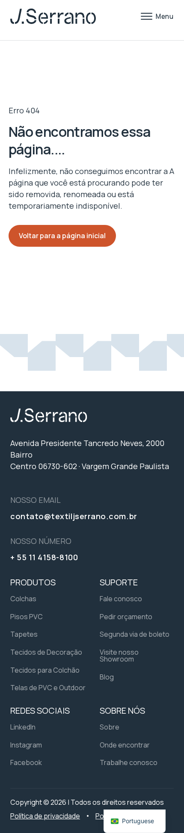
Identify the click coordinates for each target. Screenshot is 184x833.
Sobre (109, 727)
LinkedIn (23, 727)
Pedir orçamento (126, 616)
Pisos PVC (26, 616)
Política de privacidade (45, 815)
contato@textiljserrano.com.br (73, 516)
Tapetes (24, 634)
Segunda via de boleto (134, 634)
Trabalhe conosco (128, 762)
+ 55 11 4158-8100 (44, 557)
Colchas (23, 598)
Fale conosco (121, 598)
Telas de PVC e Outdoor (48, 687)
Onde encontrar (125, 745)
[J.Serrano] (53, 16)
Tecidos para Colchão (45, 670)
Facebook (26, 762)
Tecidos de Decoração (46, 652)
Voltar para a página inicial (62, 235)
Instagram (26, 745)
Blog (107, 677)
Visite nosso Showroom (119, 655)
